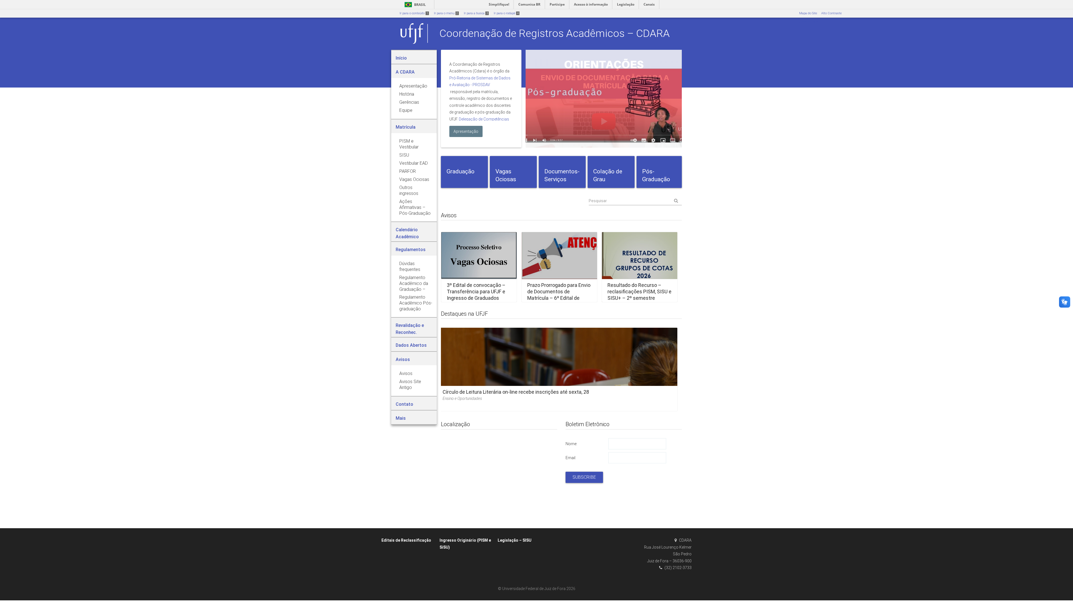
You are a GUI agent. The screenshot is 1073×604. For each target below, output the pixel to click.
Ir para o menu (446, 13)
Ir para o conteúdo (414, 13)
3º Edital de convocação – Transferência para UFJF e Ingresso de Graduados (476, 291)
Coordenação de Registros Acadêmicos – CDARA (555, 33)
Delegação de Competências (484, 119)
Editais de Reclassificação (406, 540)
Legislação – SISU (514, 540)
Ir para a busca (476, 13)
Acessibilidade (809, 21)
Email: (571, 458)
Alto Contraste (831, 13)
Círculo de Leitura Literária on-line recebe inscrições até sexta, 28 (516, 392)
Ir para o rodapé (506, 13)
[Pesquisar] (635, 200)
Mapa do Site (808, 13)
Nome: (571, 444)
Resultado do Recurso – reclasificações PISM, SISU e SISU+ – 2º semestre (639, 291)
